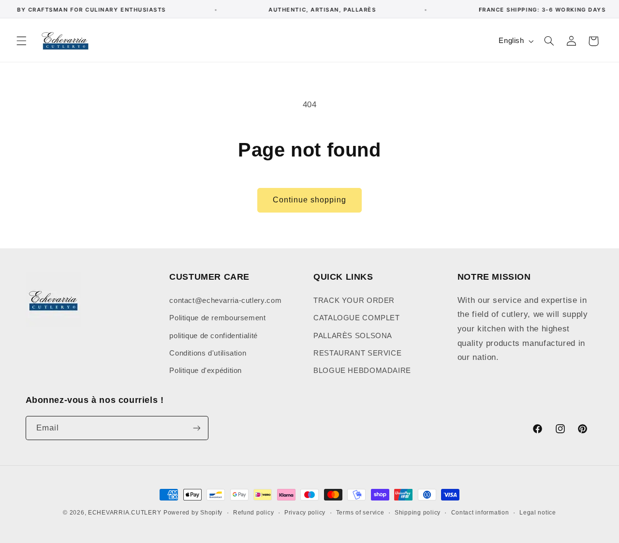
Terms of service (360, 512)
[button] (21, 41)
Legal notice (537, 512)
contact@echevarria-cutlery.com (225, 300)
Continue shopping (310, 200)
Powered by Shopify (192, 512)
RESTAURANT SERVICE (357, 353)
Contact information (480, 512)
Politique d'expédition (205, 370)
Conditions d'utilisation (207, 353)
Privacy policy (304, 512)
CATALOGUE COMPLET (356, 317)
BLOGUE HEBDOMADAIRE (362, 370)
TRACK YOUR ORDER (354, 300)
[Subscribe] (196, 428)
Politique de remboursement (217, 317)
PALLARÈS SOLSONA (352, 335)
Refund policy (253, 512)
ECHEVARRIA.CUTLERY (124, 512)
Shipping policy (418, 512)
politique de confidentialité (213, 335)
